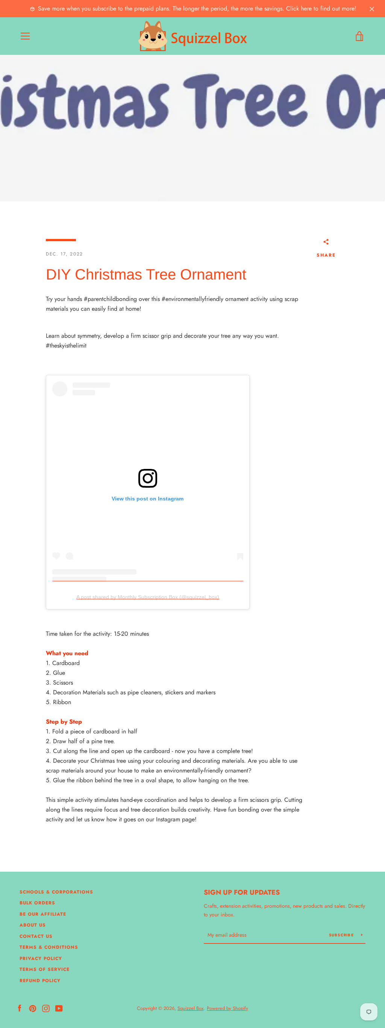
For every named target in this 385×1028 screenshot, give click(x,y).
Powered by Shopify (227, 1008)
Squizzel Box (190, 1008)
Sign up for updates (242, 892)
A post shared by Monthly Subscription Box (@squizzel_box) (147, 597)
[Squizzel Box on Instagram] (46, 1008)
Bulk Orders (37, 903)
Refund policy (40, 980)
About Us (33, 925)
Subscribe (342, 935)
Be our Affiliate (43, 914)
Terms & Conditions (49, 947)
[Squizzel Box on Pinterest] (32, 1008)
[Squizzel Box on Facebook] (19, 1008)
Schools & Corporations (56, 892)
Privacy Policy (41, 958)
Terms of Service (45, 969)
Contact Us (36, 936)
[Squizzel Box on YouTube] (59, 1008)
